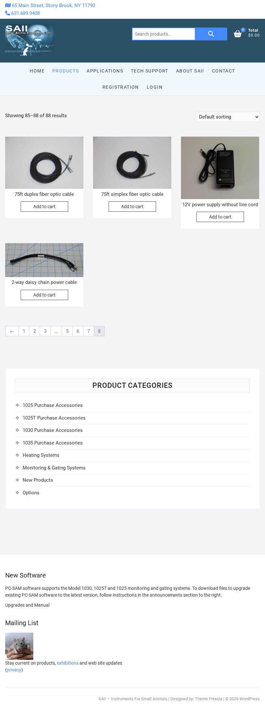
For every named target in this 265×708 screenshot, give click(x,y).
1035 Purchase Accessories (53, 443)
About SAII (190, 70)
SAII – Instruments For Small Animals (133, 698)
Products (65, 70)
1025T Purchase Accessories (54, 418)
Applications (105, 70)
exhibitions (68, 663)
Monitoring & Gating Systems (54, 468)
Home (37, 70)
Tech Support (149, 70)
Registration (120, 87)
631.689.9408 (25, 13)
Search (211, 34)
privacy (14, 669)
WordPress (249, 698)
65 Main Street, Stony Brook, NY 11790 (53, 5)
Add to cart (44, 206)
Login (155, 87)
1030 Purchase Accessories (53, 430)
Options (31, 493)
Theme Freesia (208, 698)
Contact (223, 70)
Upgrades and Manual (27, 605)
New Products (38, 480)
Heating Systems (41, 455)
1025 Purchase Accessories (53, 405)
